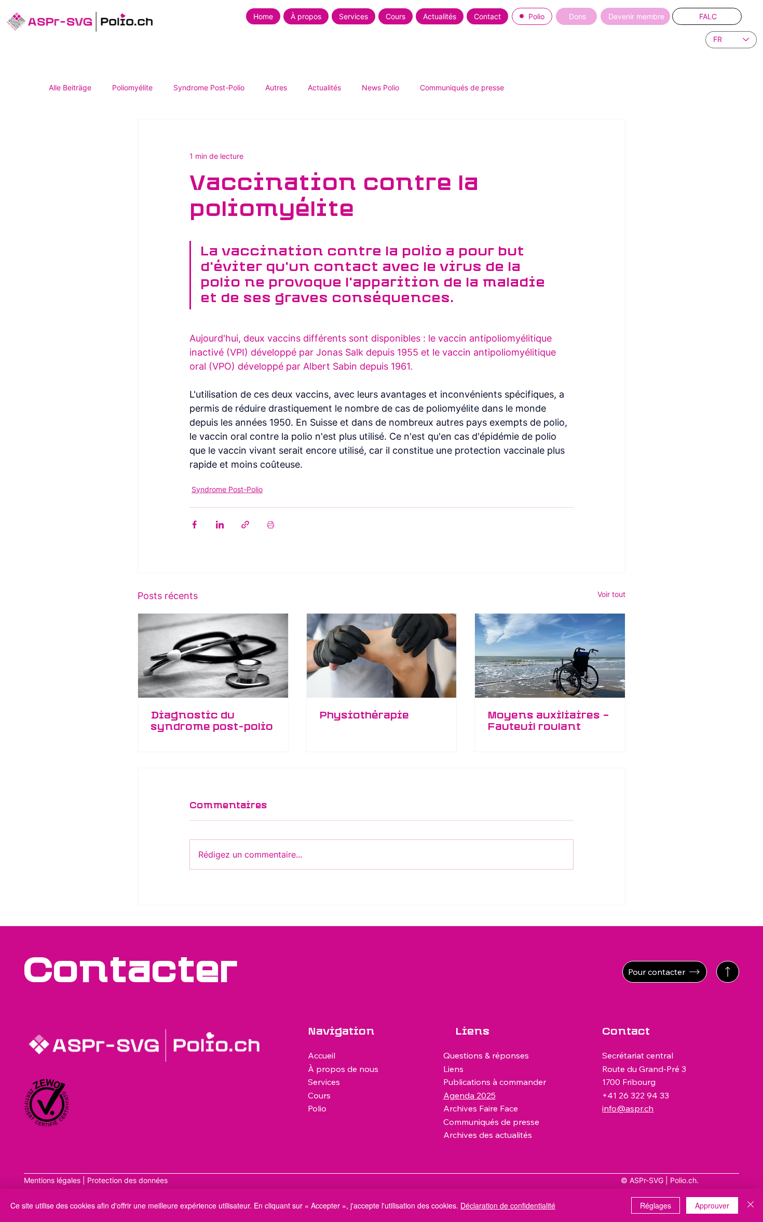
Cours (319, 1095)
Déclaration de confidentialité (507, 1205)
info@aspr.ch (627, 1108)
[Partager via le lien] (245, 524)
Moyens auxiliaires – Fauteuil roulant (548, 721)
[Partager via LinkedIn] (220, 524)
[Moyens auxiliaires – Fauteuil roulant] (550, 656)
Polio (317, 1108)
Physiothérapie (364, 716)
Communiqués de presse (462, 87)
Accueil (321, 1055)
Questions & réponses (486, 1055)
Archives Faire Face (480, 1108)
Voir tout (611, 594)
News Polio (380, 87)
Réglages (655, 1205)
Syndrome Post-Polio (208, 87)
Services (324, 1082)
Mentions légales (52, 1180)
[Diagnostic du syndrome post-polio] (213, 656)
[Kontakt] (727, 972)
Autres (276, 87)
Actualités (324, 87)
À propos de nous (343, 1069)
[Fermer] (750, 1205)
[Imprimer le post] (271, 524)
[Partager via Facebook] (194, 524)
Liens (453, 1069)
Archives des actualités (487, 1135)
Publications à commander (494, 1082)
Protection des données (127, 1180)
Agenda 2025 (469, 1095)
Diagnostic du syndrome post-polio (212, 721)
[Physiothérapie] (382, 656)
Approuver (712, 1205)
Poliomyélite (132, 87)
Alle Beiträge (70, 87)
